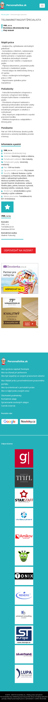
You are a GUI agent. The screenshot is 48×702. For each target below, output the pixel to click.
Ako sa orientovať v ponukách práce (17, 387)
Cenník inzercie (8, 405)
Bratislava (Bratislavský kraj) (16, 28)
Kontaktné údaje (8, 399)
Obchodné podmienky (11, 395)
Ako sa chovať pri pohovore (14, 372)
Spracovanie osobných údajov (15, 402)
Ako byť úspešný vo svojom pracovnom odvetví (22, 376)
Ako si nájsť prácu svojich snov (15, 390)
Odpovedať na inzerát (18, 250)
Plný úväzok (8, 30)
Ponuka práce (5, 14)
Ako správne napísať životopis (15, 369)
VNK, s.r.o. (7, 25)
